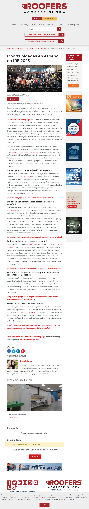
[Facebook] (9, 482)
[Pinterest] (30, 482)
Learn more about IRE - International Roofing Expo (26, 337)
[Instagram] (25, 482)
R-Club (50, 25)
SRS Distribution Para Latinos (28, 312)
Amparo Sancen (32, 244)
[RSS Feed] (9, 487)
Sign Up (73, 85)
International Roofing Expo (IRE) (22, 120)
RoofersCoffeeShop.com (15, 48)
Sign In (38, 18)
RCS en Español (72, 25)
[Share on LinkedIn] (18, 351)
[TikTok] (14, 487)
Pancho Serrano (13, 210)
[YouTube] (36, 482)
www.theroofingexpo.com (29, 339)
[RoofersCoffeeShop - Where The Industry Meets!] (44, 8)
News (41, 25)
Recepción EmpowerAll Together (25, 152)
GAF (25, 286)
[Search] (59, 29)
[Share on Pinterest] (23, 351)
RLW (34, 25)
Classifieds (11, 25)
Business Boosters (41, 48)
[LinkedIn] (20, 482)
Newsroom (29, 48)
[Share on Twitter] (14, 351)
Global (59, 25)
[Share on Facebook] (9, 351)
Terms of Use (44, 497)
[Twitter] (14, 482)
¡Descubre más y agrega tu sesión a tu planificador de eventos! (30, 198)
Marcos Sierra (29, 176)
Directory (24, 25)
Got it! (44, 505)
